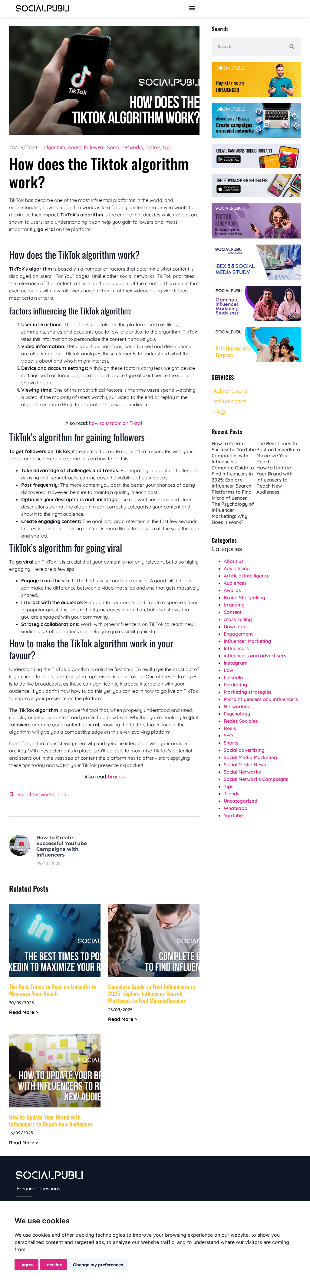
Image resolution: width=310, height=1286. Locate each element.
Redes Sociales (241, 721)
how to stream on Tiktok (116, 423)
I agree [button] (26, 1264)
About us (234, 561)
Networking (237, 706)
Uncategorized (240, 801)
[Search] (292, 47)
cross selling (238, 619)
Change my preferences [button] (98, 1264)
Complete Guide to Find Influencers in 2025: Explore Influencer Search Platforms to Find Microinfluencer (151, 993)
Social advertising (244, 750)
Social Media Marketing (250, 757)
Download (235, 626)
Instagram (236, 663)
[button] (192, 8)
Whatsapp (235, 808)
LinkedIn (233, 677)
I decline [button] (53, 1264)
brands (116, 777)
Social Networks (36, 794)
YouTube (233, 815)
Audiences (235, 583)
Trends (231, 794)
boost (74, 147)
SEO (228, 735)
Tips (61, 794)
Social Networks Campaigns (256, 779)
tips (167, 147)
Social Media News (245, 764)
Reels (230, 728)
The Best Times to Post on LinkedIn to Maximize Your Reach (52, 990)
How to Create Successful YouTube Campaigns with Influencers (61, 846)
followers (94, 147)
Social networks (125, 147)
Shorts (231, 743)
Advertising (237, 568)
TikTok (153, 147)
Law (228, 670)
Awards (232, 590)
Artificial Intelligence (247, 576)
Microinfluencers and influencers (261, 699)
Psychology (237, 714)
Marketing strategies (248, 692)
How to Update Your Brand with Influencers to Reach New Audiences (51, 1120)
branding (234, 605)
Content (233, 612)
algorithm (54, 147)
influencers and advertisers (255, 656)
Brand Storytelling (244, 597)
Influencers (236, 648)
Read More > (23, 1012)
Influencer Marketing (247, 641)
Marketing (235, 685)
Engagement (238, 634)
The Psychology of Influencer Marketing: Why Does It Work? (233, 513)
